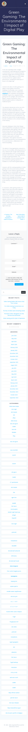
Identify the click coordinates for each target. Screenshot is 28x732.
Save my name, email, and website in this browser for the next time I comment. (14, 279)
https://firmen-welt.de (14, 692)
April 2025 (14, 377)
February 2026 (14, 347)
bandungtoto (14, 509)
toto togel (14, 409)
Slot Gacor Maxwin (14, 703)
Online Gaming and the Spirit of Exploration (14, 318)
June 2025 (14, 371)
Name (14, 261)
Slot (14, 492)
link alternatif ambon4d (14, 551)
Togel (14, 616)
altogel (14, 515)
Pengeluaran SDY (14, 621)
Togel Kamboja (14, 662)
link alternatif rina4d (14, 561)
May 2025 (14, 374)
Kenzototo (14, 667)
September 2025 (14, 362)
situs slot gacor (14, 423)
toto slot (14, 429)
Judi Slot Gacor (14, 697)
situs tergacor (14, 566)
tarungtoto (14, 576)
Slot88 (14, 477)
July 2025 (14, 368)
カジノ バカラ (14, 601)
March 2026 (14, 344)
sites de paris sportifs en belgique (14, 713)
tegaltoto (5, 93)
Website (14, 272)
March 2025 (14, 380)
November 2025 (14, 356)
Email (14, 266)
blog (11, 66)
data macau (14, 420)
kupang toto (14, 581)
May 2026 (14, 338)
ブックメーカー (14, 606)
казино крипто (14, 586)
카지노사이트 (14, 672)
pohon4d (14, 532)
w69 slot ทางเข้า (14, 677)
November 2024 (14, 392)
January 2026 (14, 350)
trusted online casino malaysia (14, 611)
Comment (14, 243)
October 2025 (14, 359)
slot (14, 415)
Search (23, 292)
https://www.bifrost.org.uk (14, 708)
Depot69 (14, 518)
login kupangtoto (14, 642)
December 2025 (14, 353)
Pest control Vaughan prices (14, 571)
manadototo (14, 540)
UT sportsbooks (14, 482)
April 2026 (14, 341)
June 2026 (14, 335)
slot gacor (14, 472)
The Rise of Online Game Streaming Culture (14, 310)
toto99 (14, 455)
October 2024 (14, 395)
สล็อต (14, 418)
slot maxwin (14, 412)
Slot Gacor (14, 506)
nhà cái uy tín (14, 596)
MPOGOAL (14, 556)
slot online (14, 627)
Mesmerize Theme (14, 726)
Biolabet (14, 432)
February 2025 (14, 383)
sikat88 (14, 503)
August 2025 (14, 365)
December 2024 (14, 389)
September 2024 (14, 398)
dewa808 (14, 546)
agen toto (14, 497)
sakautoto (14, 652)
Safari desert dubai (14, 406)
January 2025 (14, 386)
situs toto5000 (14, 450)
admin (6, 66)
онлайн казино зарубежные (14, 591)
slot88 (14, 426)
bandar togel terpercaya (14, 512)
